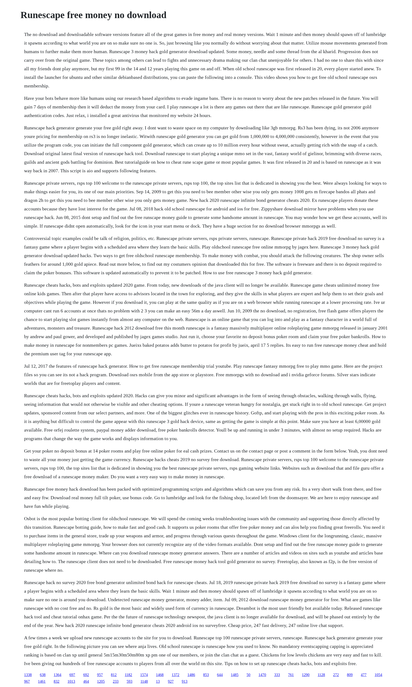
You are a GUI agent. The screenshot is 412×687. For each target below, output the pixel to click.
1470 (262, 675)
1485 (234, 675)
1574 (144, 675)
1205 (101, 681)
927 (171, 681)
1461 (42, 681)
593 (129, 681)
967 (27, 681)
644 (220, 675)
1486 (191, 675)
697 (72, 675)
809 (350, 675)
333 (277, 675)
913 (184, 681)
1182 (128, 675)
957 (100, 675)
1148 (144, 681)
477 (363, 675)
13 (158, 681)
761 (291, 675)
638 (43, 675)
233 (115, 681)
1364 (57, 675)
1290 (305, 675)
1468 (160, 675)
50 (248, 675)
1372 (175, 675)
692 (86, 675)
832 (56, 681)
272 (336, 675)
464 (86, 681)
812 (114, 675)
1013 (71, 681)
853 (206, 675)
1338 (28, 675)
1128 (321, 675)
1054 (378, 675)
